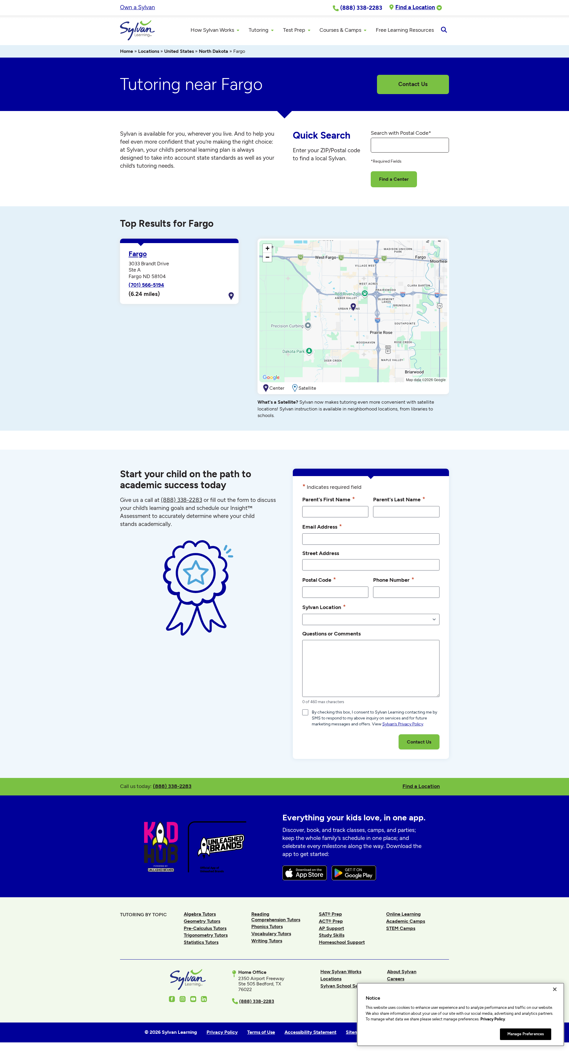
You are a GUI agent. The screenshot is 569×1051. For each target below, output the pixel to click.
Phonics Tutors (267, 926)
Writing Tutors (266, 941)
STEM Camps (400, 928)
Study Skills (331, 935)
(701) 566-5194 (146, 285)
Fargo (138, 254)
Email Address (322, 526)
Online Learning (403, 914)
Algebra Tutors (200, 914)
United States (179, 51)
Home (126, 51)
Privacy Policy (492, 1019)
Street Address (320, 553)
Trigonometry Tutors (206, 935)
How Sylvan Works (340, 971)
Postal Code (319, 579)
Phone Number (393, 579)
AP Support (331, 928)
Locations (148, 51)
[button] (353, 307)
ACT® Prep (331, 921)
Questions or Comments (331, 633)
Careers (395, 979)
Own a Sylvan (137, 7)
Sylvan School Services (345, 986)
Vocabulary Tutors (271, 933)
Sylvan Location (324, 607)
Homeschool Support (342, 942)
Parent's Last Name (399, 499)
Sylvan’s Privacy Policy (402, 724)
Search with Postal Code (401, 133)
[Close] (554, 989)
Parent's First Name (328, 499)
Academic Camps (405, 921)
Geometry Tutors (202, 921)
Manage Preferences (525, 1034)
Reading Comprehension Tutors (275, 916)
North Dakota (213, 51)
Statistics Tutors (201, 942)
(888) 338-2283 (172, 786)
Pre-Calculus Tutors (205, 928)
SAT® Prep (330, 914)
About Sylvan (401, 971)
